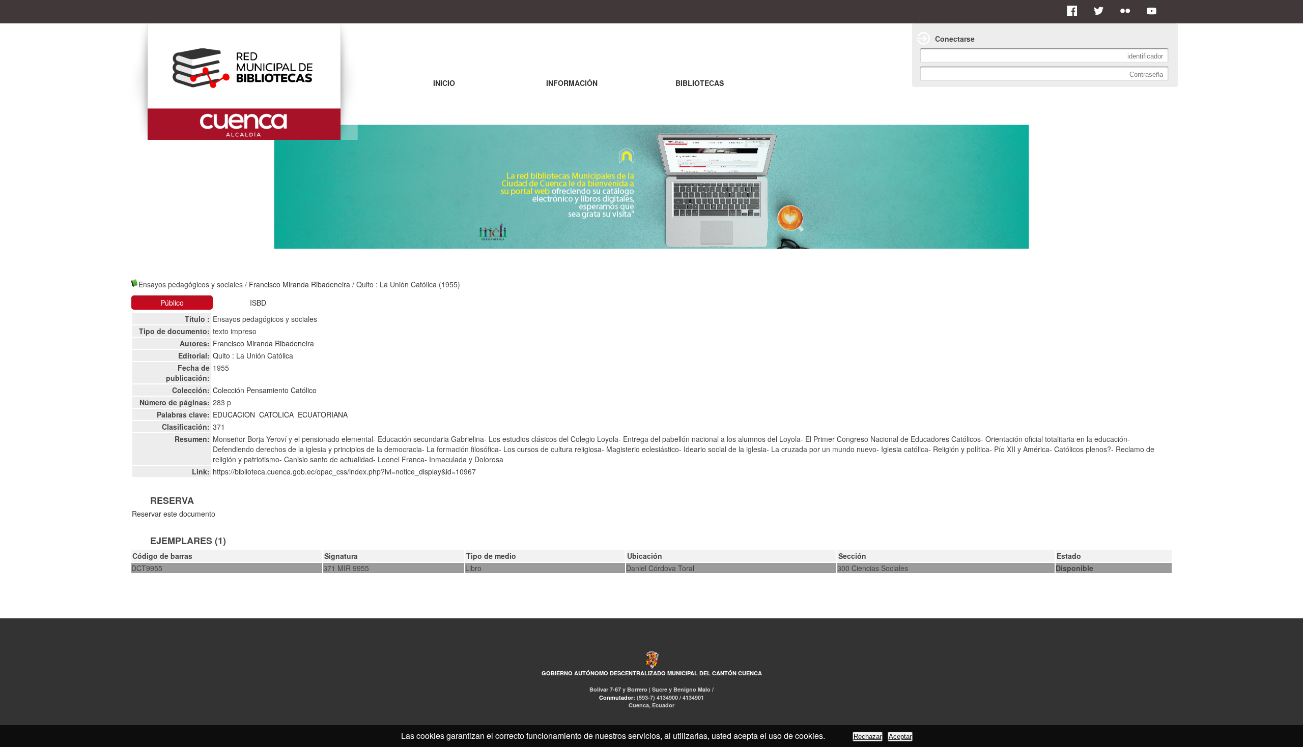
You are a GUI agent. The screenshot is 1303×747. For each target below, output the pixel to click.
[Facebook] (1075, 11)
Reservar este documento (173, 514)
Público (172, 302)
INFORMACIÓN (572, 83)
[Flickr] (1128, 11)
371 (219, 427)
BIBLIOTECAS (699, 83)
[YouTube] (1154, 11)
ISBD (258, 302)
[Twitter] (1101, 11)
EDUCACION (234, 414)
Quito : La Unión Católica (253, 355)
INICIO (444, 83)
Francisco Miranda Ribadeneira (299, 284)
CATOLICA (276, 414)
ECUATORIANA (323, 414)
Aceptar (900, 736)
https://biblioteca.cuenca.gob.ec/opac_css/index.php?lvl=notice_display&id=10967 (344, 471)
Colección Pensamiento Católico (265, 390)
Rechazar (868, 736)
